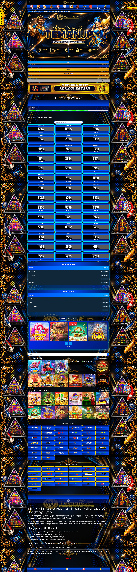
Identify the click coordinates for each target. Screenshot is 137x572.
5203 (41, 227)
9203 (96, 256)
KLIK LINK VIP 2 (129, 13)
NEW (74, 318)
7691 (68, 149)
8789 (68, 207)
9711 (41, 168)
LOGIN (68, 62)
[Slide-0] (67, 58)
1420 (41, 247)
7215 (41, 256)
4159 (41, 149)
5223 (96, 198)
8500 (68, 247)
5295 (68, 256)
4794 (68, 198)
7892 (68, 178)
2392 (96, 139)
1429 (68, 217)
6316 (96, 207)
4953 (41, 178)
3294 (68, 158)
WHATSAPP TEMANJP (68, 73)
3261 (41, 237)
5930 (41, 217)
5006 (68, 168)
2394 (96, 149)
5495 (96, 227)
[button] (67, 346)
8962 (68, 227)
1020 (96, 178)
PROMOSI (68, 69)
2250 (41, 207)
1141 (41, 158)
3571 (96, 158)
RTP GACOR (68, 77)
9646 (41, 139)
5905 (96, 188)
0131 (95, 247)
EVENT (63, 318)
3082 (41, 198)
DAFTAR (68, 66)
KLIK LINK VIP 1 (129, 10)
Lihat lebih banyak (104, 358)
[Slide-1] (70, 58)
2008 (68, 139)
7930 (68, 188)
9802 (41, 188)
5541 (68, 237)
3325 (96, 237)
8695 (68, 129)
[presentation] (66, 343)
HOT (69, 318)
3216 (96, 129)
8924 (96, 217)
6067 (41, 129)
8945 (96, 168)
